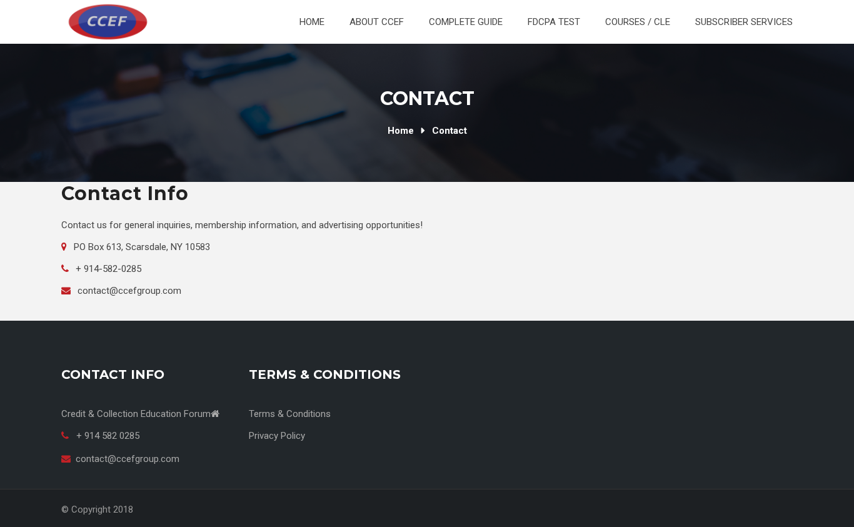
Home (311, 22)
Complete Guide (466, 22)
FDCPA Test (554, 22)
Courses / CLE (637, 22)
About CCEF (376, 22)
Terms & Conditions (290, 413)
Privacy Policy (277, 435)
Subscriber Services (744, 22)
